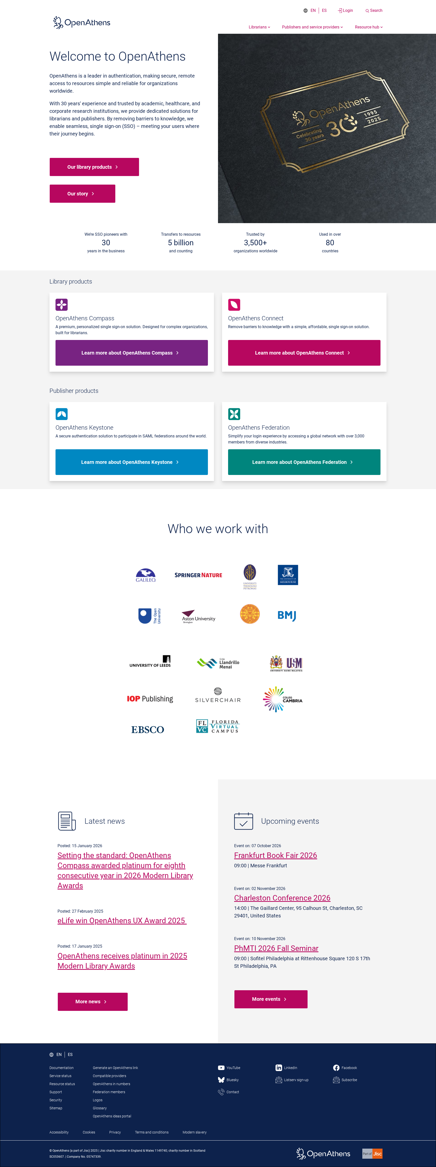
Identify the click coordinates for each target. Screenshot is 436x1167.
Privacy (115, 1132)
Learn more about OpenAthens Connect (299, 353)
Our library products (89, 167)
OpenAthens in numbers (111, 1084)
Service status (60, 1076)
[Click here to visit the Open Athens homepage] (81, 22)
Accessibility (59, 1132)
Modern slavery (195, 1132)
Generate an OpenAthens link (115, 1068)
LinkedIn (290, 1068)
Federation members (109, 1092)
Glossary (100, 1108)
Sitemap (55, 1108)
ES (324, 10)
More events (266, 999)
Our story (77, 194)
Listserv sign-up (296, 1080)
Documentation (61, 1068)
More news (87, 1002)
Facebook (349, 1068)
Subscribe (349, 1080)
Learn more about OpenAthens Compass (127, 353)
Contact (233, 1092)
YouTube (233, 1068)
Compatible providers (109, 1076)
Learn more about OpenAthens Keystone (127, 462)
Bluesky (233, 1080)
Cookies (89, 1132)
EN (313, 10)
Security (55, 1100)
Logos (97, 1100)
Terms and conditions (152, 1132)
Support (55, 1092)
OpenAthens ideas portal (112, 1116)
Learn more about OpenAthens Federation (299, 462)
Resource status (62, 1084)
